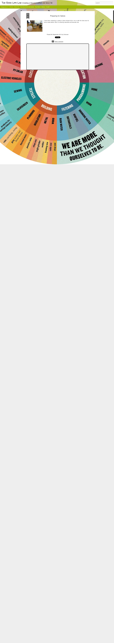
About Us (16, 7)
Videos (43, 7)
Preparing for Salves (57, 16)
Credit (47, 7)
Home (11, 7)
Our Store (37, 7)
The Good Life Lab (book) (27, 7)
